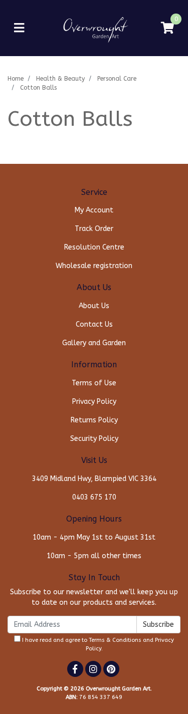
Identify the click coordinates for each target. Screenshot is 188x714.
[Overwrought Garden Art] (94, 28)
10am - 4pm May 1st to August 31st (94, 537)
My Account (94, 210)
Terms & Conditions (115, 640)
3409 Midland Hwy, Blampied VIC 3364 (94, 478)
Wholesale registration (94, 266)
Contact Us (94, 324)
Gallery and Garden (94, 343)
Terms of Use (94, 383)
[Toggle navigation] (19, 28)
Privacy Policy (94, 401)
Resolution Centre (94, 247)
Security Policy (94, 438)
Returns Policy (94, 420)
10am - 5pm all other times (94, 556)
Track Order (94, 228)
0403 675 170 (94, 497)
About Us (94, 306)
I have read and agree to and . (97, 644)
